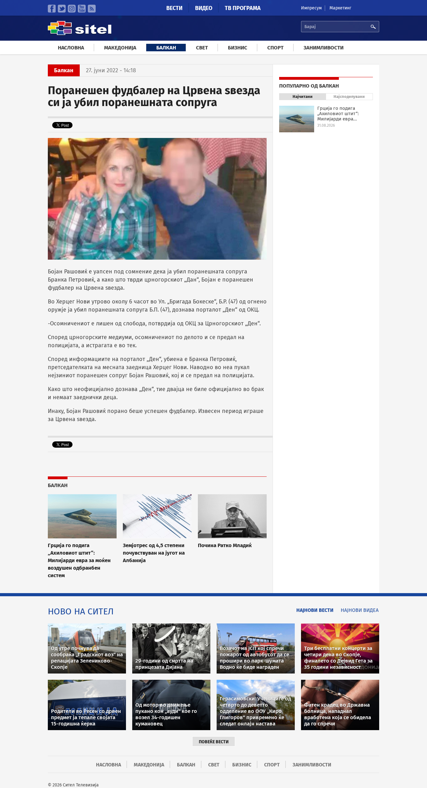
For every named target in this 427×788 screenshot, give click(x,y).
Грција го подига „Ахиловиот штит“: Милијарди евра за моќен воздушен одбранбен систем (79, 560)
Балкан (166, 47)
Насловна (71, 47)
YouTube (82, 9)
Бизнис (237, 47)
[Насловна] (79, 34)
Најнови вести (315, 610)
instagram (72, 9)
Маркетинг (340, 8)
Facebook (52, 9)
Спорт (275, 47)
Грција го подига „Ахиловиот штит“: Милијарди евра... (338, 113)
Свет (202, 47)
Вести (174, 8)
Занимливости (324, 47)
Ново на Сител (81, 611)
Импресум (311, 8)
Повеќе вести (214, 742)
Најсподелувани (349, 96)
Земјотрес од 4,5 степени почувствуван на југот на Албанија (154, 552)
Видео (203, 8)
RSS (92, 9)
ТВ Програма (243, 8)
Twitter (62, 9)
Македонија (120, 47)
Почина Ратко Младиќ (225, 545)
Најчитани (303, 96)
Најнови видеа (360, 610)
